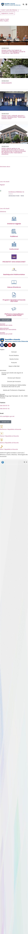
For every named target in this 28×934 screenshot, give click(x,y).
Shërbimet (3, 211)
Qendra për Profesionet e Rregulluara (14, 390)
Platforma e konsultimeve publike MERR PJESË (14, 314)
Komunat (14, 352)
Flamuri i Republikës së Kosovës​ (9, 436)
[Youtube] (10, 345)
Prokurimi (14, 362)
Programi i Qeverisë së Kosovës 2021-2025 (14, 300)
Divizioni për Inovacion (14, 381)
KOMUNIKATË (7, 83)
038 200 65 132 (4, 408)
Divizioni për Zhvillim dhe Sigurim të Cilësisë (12, 373)
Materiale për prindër (6, 334)
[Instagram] (14, 345)
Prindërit (2, 332)
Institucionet (14, 249)
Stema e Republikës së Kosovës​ (9, 442)
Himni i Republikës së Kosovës (9, 449)
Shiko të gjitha (4, 21)
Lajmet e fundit (4, 19)
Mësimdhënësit (4, 328)
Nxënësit (2, 324)
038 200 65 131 (4, 405)
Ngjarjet (2, 184)
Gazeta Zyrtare (14, 359)
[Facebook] (2, 345)
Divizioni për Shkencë (14, 378)
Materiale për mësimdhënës (8, 329)
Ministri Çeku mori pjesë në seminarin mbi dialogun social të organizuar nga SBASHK (13, 51)
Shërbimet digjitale (14, 224)
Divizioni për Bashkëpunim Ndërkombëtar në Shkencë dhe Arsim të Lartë (14, 385)
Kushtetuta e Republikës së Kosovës (10, 429)
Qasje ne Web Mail (14, 366)
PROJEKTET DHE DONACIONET (14, 262)
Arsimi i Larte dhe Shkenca (9, 10)
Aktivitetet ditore (5, 166)
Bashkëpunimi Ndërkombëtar (14, 274)
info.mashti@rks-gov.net (7, 416)
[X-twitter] (6, 345)
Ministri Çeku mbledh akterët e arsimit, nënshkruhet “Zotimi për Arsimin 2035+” (13, 117)
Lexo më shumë (4, 181)
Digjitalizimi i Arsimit (7, 13)
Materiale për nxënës (6, 325)
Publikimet (14, 236)
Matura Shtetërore (14, 287)
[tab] (9, 10)
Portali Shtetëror (14, 355)
